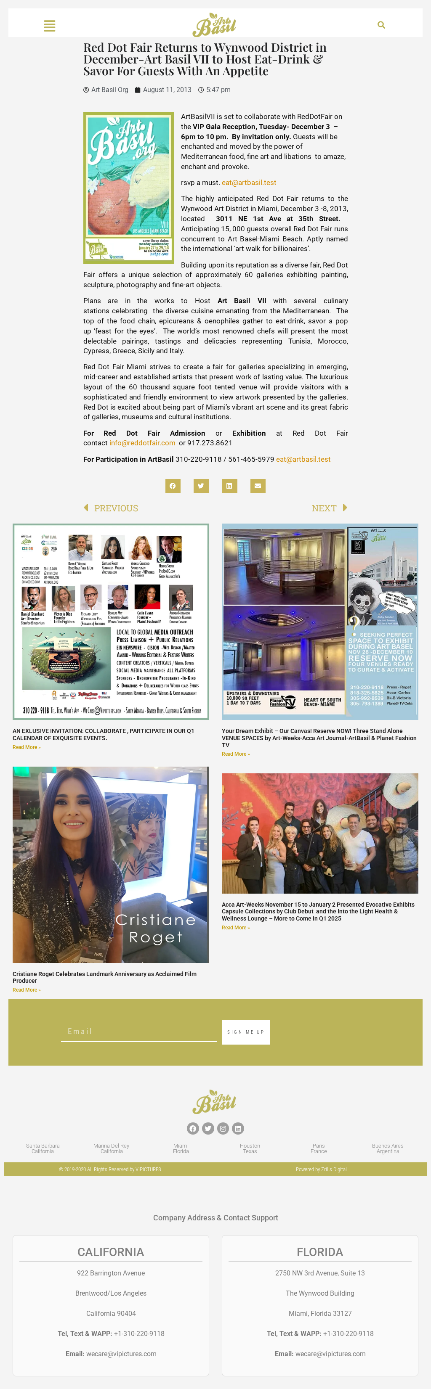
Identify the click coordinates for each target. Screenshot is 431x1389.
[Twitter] (208, 1128)
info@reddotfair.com (143, 443)
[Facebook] (193, 1128)
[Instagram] (223, 1128)
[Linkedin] (238, 1128)
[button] (381, 25)
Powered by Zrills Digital (321, 1169)
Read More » (27, 747)
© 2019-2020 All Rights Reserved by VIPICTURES (110, 1169)
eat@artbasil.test (249, 182)
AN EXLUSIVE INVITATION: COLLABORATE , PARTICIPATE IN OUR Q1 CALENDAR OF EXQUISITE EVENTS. (103, 734)
